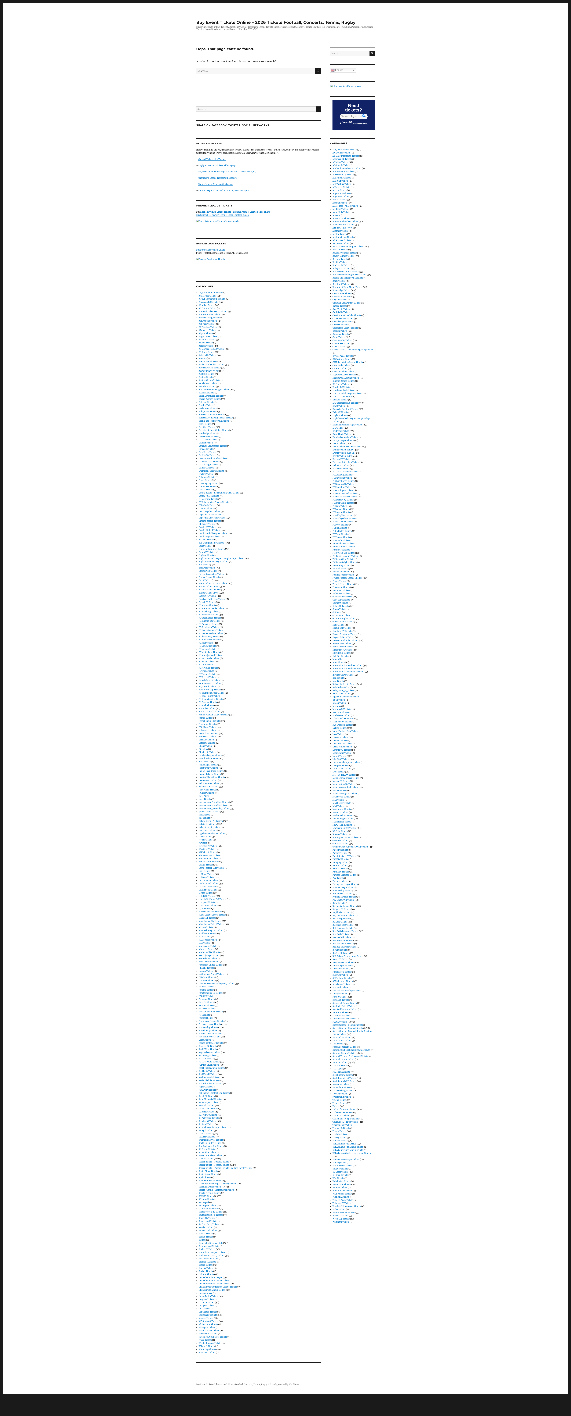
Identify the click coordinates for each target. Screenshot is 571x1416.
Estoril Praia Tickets (208, 571)
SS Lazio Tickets (206, 1199)
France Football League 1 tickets (214, 715)
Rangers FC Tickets (208, 1046)
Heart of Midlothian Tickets (212, 777)
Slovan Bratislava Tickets (210, 1155)
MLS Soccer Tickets (208, 940)
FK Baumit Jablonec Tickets (212, 693)
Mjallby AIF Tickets (208, 933)
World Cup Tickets (207, 1349)
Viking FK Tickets (207, 1327)
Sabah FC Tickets (207, 1096)
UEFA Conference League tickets (214, 1283)
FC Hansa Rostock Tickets (211, 630)
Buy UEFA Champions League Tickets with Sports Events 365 (227, 171)
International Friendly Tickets (213, 805)
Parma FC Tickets (207, 1008)
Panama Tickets (206, 990)
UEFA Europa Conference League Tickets (218, 1287)
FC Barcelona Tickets (208, 614)
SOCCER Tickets (206, 1158)
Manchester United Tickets (211, 924)
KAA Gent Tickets (207, 849)
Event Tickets (205, 580)
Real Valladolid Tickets (209, 1080)
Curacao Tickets (206, 508)
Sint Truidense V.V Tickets (211, 1146)
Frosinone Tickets (207, 724)
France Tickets (206, 718)
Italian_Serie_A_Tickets (211, 821)
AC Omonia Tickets (208, 308)
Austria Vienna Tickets (209, 380)
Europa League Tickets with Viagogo (215, 184)
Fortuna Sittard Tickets (210, 711)
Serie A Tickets (206, 1133)
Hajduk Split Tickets (208, 765)
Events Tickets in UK (208, 593)
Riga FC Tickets (206, 1087)
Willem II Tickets (207, 1346)
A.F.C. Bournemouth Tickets (212, 299)
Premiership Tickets (208, 1027)
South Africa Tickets (208, 1171)
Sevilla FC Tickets (207, 1137)
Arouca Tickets (206, 342)
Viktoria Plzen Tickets (209, 1330)
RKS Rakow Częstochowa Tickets (214, 1093)
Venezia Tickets (206, 1318)
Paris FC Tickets (206, 1002)
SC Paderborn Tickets (209, 1118)
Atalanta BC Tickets (208, 361)
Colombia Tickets (207, 477)
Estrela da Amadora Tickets (211, 574)
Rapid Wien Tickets (208, 1049)
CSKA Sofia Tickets (208, 505)
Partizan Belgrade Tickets (211, 1011)
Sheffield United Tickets (210, 1143)
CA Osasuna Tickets (208, 439)
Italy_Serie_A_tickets (209, 827)
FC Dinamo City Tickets (210, 621)
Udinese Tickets (206, 1274)
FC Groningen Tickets (209, 627)
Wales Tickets (205, 1340)
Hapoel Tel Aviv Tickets (210, 774)
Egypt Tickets (205, 546)
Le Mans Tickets (206, 877)
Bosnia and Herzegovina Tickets (214, 421)
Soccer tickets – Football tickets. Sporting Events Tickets (225, 1168)
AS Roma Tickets (207, 352)
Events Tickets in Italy (209, 586)
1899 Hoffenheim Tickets (211, 292)
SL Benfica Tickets (207, 1152)
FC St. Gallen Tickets (208, 668)
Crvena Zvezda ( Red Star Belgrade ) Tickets (219, 493)
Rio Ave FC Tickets (207, 1090)
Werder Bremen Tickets (210, 1343)
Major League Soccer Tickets (212, 915)
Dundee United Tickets (209, 530)
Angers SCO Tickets (208, 336)
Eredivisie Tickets (207, 568)
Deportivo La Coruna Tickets (212, 518)
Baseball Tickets (206, 393)
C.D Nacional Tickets (208, 436)
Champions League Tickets (211, 471)
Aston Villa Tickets (207, 355)
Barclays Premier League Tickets (214, 389)
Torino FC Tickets (207, 1249)
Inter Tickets (205, 799)
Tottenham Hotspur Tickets (212, 1252)
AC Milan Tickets (207, 305)
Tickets (202, 1240)
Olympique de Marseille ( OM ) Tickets (216, 983)
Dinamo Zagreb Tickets (210, 521)
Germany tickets (206, 740)
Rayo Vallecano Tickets (209, 1052)
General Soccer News (209, 733)
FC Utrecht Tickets (207, 677)
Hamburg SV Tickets (208, 768)
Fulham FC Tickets (207, 730)
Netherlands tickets (208, 958)
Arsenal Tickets (206, 346)
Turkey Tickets (206, 1271)
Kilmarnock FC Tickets (209, 855)
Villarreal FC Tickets (208, 1333)
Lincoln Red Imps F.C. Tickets (212, 899)
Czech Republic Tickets (209, 511)
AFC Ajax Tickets (206, 324)
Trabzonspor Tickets (208, 1258)
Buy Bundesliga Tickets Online (210, 250)
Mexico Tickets (206, 927)
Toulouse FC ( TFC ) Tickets (212, 1255)
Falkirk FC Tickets (207, 602)
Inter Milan (204, 796)
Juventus (203, 843)
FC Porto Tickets (206, 661)
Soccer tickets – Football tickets (214, 1162)
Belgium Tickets (206, 402)
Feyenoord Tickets (207, 686)
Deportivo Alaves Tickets (210, 514)
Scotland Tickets (206, 1124)
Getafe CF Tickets (207, 743)
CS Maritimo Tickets (208, 499)
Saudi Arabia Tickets (208, 1108)
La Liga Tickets (206, 865)
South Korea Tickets (208, 1174)
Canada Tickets (206, 449)
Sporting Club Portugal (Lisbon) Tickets (217, 1183)
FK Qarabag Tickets (208, 702)
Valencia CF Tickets (208, 1315)
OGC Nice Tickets (207, 980)
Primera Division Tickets (210, 1033)
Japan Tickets (205, 836)
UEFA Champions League (210, 1277)
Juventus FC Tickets (208, 846)
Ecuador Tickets (206, 539)
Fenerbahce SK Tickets (209, 680)
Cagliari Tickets (206, 443)
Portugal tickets (206, 1018)
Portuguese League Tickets (211, 1021)
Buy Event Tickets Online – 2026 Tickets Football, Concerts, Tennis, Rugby (276, 22)
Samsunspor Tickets (208, 1102)
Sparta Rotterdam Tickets (211, 1180)
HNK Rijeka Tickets (208, 790)
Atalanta (203, 358)
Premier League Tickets (210, 1024)
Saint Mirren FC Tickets (210, 1099)
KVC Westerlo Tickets (209, 861)
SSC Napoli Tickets (207, 1205)
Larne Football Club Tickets (211, 868)
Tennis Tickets (206, 1237)
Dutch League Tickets (209, 536)
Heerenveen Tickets (208, 780)
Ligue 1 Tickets (206, 893)
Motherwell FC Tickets (209, 952)
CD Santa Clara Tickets (209, 461)
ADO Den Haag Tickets (209, 317)
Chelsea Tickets (206, 474)
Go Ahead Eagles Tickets (210, 755)
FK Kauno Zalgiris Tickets (211, 699)
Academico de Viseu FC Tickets (213, 311)
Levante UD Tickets (208, 886)
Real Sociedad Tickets (209, 1077)
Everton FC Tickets (207, 596)
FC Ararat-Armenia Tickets (211, 608)
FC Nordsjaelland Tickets (210, 655)
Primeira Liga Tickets (209, 1030)
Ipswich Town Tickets (209, 811)
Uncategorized (205, 1293)
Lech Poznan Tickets (208, 880)
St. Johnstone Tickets (209, 1208)
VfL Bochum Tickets (208, 1324)
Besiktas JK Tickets (208, 408)
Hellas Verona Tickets (209, 783)
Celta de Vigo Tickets (208, 464)
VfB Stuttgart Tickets (208, 1321)
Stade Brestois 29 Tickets (211, 1212)
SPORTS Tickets (206, 1196)
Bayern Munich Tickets (210, 399)
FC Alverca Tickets (207, 605)
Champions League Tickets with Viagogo (217, 178)
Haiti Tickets (205, 761)
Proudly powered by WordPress (284, 1384)
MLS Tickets (204, 943)
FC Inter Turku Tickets (209, 639)
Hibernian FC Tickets (209, 786)
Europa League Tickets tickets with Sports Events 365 (223, 190)
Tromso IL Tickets (207, 1262)
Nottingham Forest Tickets (211, 974)
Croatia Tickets (206, 489)
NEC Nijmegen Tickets (209, 955)
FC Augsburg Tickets (208, 611)
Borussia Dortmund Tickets (212, 414)
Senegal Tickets (206, 1130)
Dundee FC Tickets (207, 527)
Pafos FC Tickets (206, 986)
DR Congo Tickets (207, 524)
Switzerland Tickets (208, 1230)
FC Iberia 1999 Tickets (209, 636)
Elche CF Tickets (206, 552)
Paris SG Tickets (206, 1005)
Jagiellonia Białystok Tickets (212, 833)
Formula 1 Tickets (207, 708)
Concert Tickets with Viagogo (212, 159)
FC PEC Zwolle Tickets (209, 658)
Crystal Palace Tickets (209, 496)
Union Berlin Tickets (208, 1296)
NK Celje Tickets (206, 968)
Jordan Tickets (205, 840)
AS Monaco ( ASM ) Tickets (211, 349)
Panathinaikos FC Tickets (211, 993)
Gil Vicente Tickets (207, 752)
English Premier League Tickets (214, 561)
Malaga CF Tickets (207, 918)
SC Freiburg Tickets (208, 1115)
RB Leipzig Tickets (207, 1055)
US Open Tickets (206, 1305)
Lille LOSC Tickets (207, 896)
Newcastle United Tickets (211, 965)
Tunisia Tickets (206, 1268)
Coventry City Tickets (209, 483)
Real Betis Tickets (207, 1071)
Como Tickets (205, 480)
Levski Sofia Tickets (208, 890)
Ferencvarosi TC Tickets (210, 683)
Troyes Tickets (206, 1265)
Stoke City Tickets (207, 1218)
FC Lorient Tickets (207, 646)
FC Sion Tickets (206, 664)
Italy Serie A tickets (208, 824)
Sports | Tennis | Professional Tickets (216, 1190)
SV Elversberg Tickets (209, 1224)
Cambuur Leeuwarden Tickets (213, 446)
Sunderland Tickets (208, 1221)
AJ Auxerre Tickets (207, 330)
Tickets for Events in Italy (211, 1243)
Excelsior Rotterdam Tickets (212, 599)
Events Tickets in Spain (210, 589)
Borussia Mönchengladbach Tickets (216, 418)
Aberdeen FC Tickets (208, 302)
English (339, 70)
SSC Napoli (204, 1202)
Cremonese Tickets (208, 486)
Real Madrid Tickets (208, 1074)
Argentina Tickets (207, 339)
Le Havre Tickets (206, 874)
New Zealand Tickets (208, 961)
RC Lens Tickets (206, 1058)
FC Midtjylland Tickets (209, 652)
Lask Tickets (205, 871)
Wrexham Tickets (207, 1352)
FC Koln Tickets (206, 643)
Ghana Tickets (205, 746)
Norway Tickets (206, 971)
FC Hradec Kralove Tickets (211, 633)
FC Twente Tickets (207, 674)
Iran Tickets (204, 815)
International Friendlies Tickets (214, 802)
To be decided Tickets (209, 1246)
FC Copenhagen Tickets (210, 618)
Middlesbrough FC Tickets (211, 930)
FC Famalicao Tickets (209, 624)
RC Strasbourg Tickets (209, 1062)
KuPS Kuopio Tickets (208, 858)
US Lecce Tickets (207, 1302)
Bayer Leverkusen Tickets (211, 396)
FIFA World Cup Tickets (210, 689)
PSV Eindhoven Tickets (210, 1037)
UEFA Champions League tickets (214, 1280)
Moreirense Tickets (208, 946)
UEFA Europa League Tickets (212, 1290)
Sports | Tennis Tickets (210, 1193)
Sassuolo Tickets (207, 1105)
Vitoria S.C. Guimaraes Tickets (213, 1337)
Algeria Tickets (206, 333)
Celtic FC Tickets (206, 468)
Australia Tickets (207, 374)
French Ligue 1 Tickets (209, 721)
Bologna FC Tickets (208, 411)
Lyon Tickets (205, 908)
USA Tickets (204, 1308)
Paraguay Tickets (207, 999)
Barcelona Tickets (207, 386)
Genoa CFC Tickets (207, 736)
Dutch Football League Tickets (213, 533)
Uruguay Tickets (206, 1299)
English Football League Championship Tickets (221, 558)
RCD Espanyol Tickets (209, 1065)
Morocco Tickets (207, 949)
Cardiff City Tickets (208, 455)
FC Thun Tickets (206, 671)
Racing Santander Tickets (211, 1043)
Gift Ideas (203, 749)
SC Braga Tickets (206, 1112)
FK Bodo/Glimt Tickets (209, 696)
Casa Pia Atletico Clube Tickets (213, 458)
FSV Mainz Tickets (207, 727)
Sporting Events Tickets (210, 1187)
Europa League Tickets (209, 577)
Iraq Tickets (204, 818)
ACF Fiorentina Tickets (209, 314)
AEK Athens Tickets (208, 321)
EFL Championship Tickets (211, 543)
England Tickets (206, 555)
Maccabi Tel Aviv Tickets (210, 911)
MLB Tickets (205, 936)
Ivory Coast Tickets (208, 830)
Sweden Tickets (206, 1227)
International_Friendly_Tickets (214, 808)
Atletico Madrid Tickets (210, 368)
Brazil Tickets (205, 424)
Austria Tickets (206, 377)
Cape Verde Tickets (208, 452)
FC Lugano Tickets (207, 649)
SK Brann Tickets (207, 1149)
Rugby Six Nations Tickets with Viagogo (217, 165)
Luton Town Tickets (208, 905)
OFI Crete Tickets (207, 977)
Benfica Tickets (206, 405)
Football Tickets (206, 705)
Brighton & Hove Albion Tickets (214, 430)
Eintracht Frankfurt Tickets (212, 549)
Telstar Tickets (206, 1233)
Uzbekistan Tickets (208, 1312)
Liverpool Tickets (207, 902)
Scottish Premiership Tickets (212, 1127)
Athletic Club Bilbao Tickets (212, 364)
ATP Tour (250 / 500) (209, 371)
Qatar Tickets (205, 1040)
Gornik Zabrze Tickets (209, 758)
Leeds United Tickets (208, 883)
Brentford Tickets (207, 427)
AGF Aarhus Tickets (208, 327)
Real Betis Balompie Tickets (212, 1068)
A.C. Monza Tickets (208, 296)
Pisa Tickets (204, 1015)
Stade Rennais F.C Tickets (211, 1215)
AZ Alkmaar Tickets (208, 383)
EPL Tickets (204, 564)
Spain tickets (205, 1177)
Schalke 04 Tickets (207, 1121)
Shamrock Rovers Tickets (211, 1140)
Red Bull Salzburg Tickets (211, 1083)
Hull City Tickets (206, 793)
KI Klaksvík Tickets (208, 852)
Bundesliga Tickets (208, 433)
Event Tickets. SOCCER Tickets (213, 583)
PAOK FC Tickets (206, 996)
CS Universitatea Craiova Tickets (214, 502)
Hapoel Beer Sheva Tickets (211, 771)
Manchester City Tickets (210, 921)
